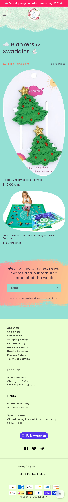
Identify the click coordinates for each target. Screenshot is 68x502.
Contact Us (14, 335)
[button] (5, 14)
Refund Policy (16, 343)
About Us (13, 327)
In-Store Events (17, 347)
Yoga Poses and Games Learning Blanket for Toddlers (30, 237)
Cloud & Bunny (39, 497)
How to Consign (17, 351)
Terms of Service (18, 358)
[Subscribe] (57, 288)
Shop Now (13, 331)
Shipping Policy (17, 339)
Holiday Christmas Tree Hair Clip (22, 180)
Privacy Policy (16, 355)
